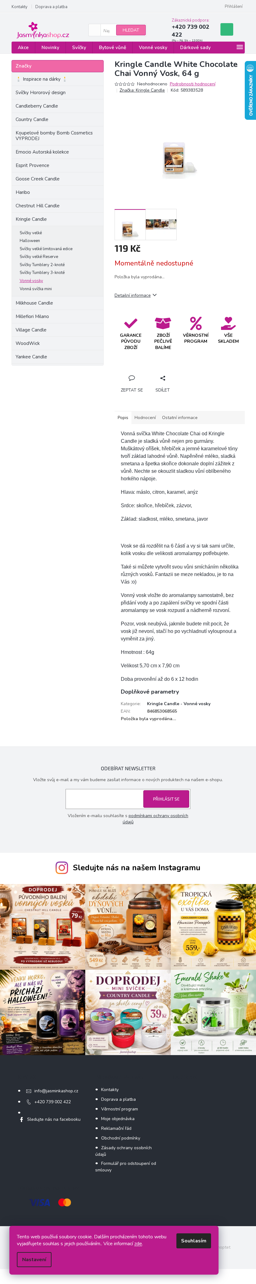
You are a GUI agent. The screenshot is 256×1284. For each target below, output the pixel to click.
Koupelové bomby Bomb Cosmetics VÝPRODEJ (54, 136)
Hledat (131, 30)
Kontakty (19, 7)
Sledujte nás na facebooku (54, 1119)
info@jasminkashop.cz (56, 1091)
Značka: (142, 90)
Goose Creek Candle (38, 179)
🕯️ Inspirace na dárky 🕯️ (42, 79)
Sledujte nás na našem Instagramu (136, 867)
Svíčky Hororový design (41, 92)
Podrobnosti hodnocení (192, 84)
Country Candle (32, 119)
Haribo (23, 192)
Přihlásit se (166, 798)
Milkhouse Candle (34, 303)
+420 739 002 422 (52, 1102)
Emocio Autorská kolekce (42, 152)
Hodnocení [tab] (145, 418)
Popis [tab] (123, 418)
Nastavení (34, 1259)
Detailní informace (133, 295)
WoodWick (28, 343)
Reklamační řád (116, 1128)
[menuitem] (23, 48)
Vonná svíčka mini (36, 289)
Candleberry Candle (37, 106)
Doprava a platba (51, 7)
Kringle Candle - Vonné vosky (178, 704)
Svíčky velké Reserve (39, 257)
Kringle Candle (31, 219)
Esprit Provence (32, 165)
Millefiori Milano (32, 316)
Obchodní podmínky (120, 1138)
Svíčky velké (31, 233)
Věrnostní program (119, 1109)
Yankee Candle (31, 357)
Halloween (30, 241)
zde (138, 1243)
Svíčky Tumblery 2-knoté (42, 265)
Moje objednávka (118, 1119)
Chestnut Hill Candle (38, 206)
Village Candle (31, 330)
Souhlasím (193, 1240)
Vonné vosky (31, 281)
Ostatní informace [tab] (180, 418)
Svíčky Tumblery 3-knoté (42, 273)
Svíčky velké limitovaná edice (46, 249)
